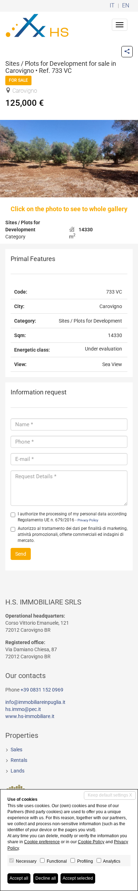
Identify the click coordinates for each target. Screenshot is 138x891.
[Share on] (127, 51)
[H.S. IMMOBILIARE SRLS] (37, 25)
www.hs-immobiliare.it (29, 716)
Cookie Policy (91, 841)
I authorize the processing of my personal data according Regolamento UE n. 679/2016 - (72, 516)
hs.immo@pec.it (23, 709)
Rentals (19, 760)
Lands (17, 771)
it (112, 6)
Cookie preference (42, 841)
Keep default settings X (110, 795)
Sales (16, 749)
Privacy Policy (87, 520)
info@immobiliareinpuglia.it (35, 702)
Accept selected (78, 878)
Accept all (19, 878)
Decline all (45, 878)
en (125, 6)
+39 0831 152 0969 (42, 690)
